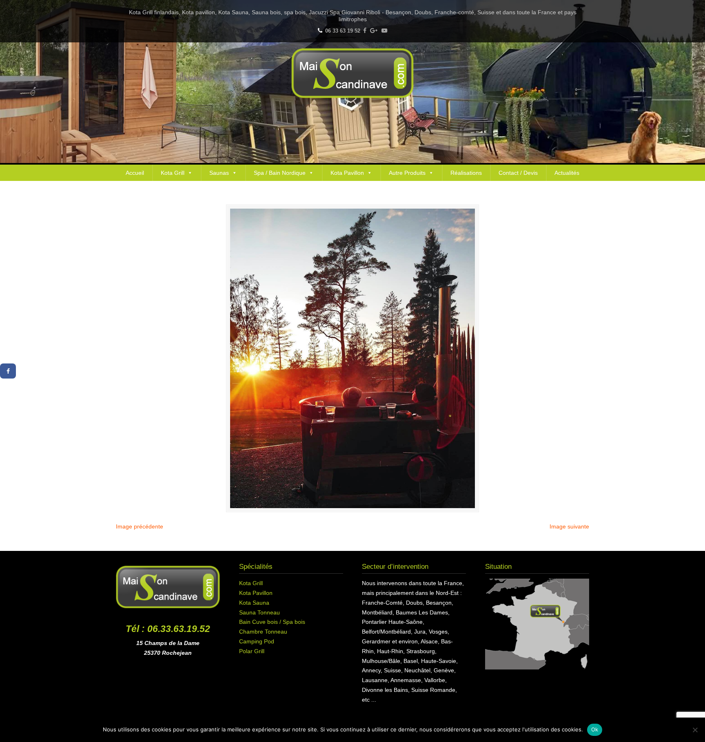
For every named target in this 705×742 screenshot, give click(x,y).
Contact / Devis (518, 173)
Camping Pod (256, 641)
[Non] (695, 730)
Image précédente (139, 526)
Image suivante (569, 526)
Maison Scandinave (352, 73)
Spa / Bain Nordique (280, 173)
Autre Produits (407, 173)
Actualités (566, 173)
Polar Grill (251, 651)
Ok (595, 729)
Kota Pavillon (347, 173)
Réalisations (466, 173)
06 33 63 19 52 (342, 31)
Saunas (219, 173)
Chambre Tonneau (263, 631)
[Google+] (374, 31)
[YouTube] (384, 31)
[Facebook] (365, 31)
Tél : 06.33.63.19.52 (168, 628)
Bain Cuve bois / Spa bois (272, 622)
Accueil (135, 173)
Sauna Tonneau (259, 612)
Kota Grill (172, 173)
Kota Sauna (254, 602)
